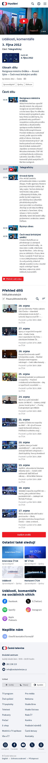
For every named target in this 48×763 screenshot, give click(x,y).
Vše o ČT (6, 736)
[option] (10, 685)
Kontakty (29, 736)
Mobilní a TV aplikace (11, 730)
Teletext (6, 709)
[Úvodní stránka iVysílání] (10, 3)
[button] (24, 21)
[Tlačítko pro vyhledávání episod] (37, 298)
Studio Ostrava (32, 709)
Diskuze (29, 84)
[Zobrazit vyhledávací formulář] (33, 3)
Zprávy (20, 84)
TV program (7, 693)
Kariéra (28, 720)
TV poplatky (7, 704)
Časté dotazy (31, 730)
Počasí (5, 720)
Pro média (29, 693)
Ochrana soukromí (18, 758)
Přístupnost (33, 758)
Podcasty (6, 714)
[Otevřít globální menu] (45, 3)
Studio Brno (30, 704)
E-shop (5, 725)
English (5, 758)
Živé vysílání (7, 698)
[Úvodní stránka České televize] (13, 648)
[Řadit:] (43, 298)
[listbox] (24, 685)
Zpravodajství (9, 84)
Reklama (29, 698)
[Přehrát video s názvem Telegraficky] (24, 21)
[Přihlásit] (39, 3)
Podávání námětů (33, 725)
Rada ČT (29, 714)
